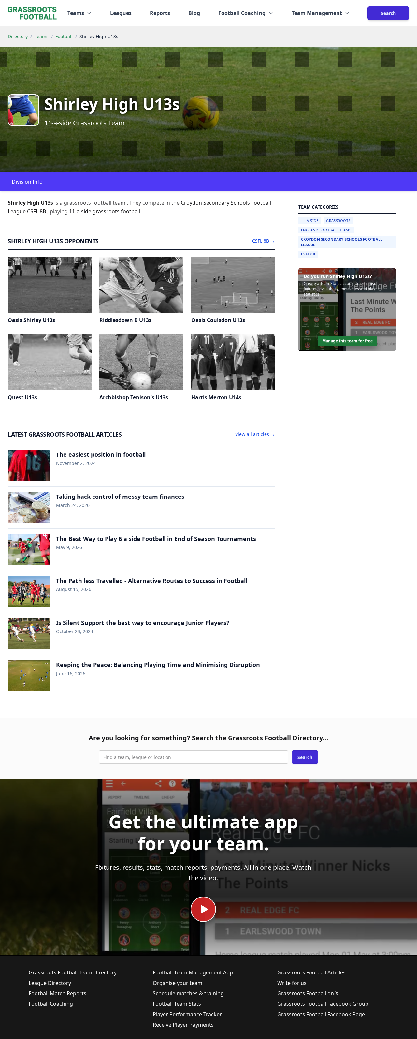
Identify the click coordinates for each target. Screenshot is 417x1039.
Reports (160, 13)
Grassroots (338, 220)
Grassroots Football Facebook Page (321, 1014)
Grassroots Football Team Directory (73, 972)
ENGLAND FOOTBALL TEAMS (326, 230)
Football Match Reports (57, 993)
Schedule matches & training (188, 993)
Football (64, 36)
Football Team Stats (177, 1003)
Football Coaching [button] (242, 13)
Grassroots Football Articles (311, 972)
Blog (194, 13)
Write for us (292, 983)
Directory (18, 36)
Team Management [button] (317, 13)
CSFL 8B (308, 253)
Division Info (27, 181)
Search (388, 13)
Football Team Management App (193, 972)
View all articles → (255, 434)
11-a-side (81, 211)
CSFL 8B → (263, 241)
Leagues (121, 13)
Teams (42, 36)
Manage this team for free (347, 341)
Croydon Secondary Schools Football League (341, 242)
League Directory (50, 983)
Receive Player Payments (183, 1024)
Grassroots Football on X (307, 993)
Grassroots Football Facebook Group (322, 1003)
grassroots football (117, 211)
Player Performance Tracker (187, 1014)
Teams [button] (75, 13)
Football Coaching (51, 1003)
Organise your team (177, 983)
